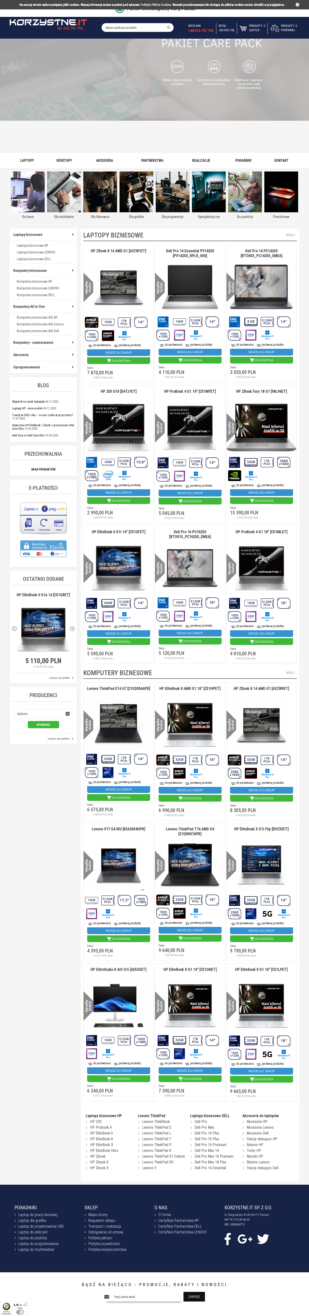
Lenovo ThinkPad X (156, 1150)
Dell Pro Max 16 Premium (214, 1156)
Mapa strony (98, 1214)
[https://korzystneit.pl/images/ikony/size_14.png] (141, 322)
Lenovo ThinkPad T (156, 1139)
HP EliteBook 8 (101, 1139)
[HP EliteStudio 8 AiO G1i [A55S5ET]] (119, 1006)
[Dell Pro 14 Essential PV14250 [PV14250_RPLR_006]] (190, 287)
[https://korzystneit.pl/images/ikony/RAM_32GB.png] (251, 462)
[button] (43, 714)
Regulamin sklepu (101, 1220)
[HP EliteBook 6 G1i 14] (119, 568)
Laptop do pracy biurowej (37, 1214)
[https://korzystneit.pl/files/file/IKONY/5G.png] (267, 913)
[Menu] (26, 1304)
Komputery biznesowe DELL (36, 295)
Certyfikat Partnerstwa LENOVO (182, 1232)
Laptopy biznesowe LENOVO (36, 252)
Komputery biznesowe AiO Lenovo (40, 324)
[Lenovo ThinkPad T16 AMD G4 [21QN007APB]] (190, 865)
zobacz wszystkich (59, 738)
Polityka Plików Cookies (156, 5)
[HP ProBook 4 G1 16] (261, 568)
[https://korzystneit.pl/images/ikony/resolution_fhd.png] (92, 475)
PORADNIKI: (25, 1208)
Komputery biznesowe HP (34, 281)
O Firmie (164, 1214)
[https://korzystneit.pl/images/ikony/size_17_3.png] (125, 900)
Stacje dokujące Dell (262, 1168)
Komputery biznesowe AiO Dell (38, 331)
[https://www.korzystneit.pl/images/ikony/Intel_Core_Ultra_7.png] (163, 462)
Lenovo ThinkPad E (156, 1127)
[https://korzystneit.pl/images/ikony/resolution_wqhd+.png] (284, 462)
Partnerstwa (152, 160)
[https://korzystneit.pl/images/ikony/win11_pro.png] (125, 335)
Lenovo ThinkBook (156, 1121)
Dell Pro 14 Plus (207, 1133)
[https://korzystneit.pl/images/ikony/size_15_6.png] (141, 462)
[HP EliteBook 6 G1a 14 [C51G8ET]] (43, 630)
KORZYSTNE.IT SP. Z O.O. (248, 1208)
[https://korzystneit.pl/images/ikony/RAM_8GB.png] (251, 321)
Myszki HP (255, 1156)
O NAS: (161, 1208)
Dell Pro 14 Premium (210, 1144)
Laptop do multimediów (36, 1249)
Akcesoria (104, 160)
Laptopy (27, 160)
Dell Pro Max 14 (207, 1150)
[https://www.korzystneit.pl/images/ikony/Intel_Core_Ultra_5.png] (92, 603)
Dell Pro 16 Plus (207, 1139)
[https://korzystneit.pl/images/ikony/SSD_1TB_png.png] (125, 322)
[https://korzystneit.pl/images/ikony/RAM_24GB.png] (108, 603)
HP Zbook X (99, 1168)
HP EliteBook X (101, 1144)
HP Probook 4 (101, 1127)
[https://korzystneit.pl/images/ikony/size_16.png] (212, 602)
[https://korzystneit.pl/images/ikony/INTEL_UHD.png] (108, 475)
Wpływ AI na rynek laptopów (28, 401)
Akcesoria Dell (257, 1133)
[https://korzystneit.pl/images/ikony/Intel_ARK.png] (108, 772)
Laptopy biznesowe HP (32, 245)
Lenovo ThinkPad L (156, 1133)
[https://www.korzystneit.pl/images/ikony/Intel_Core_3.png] (235, 321)
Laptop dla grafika (32, 1220)
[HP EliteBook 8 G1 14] (190, 1006)
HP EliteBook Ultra (104, 1150)
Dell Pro (201, 1121)
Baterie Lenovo (258, 1162)
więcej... (291, 235)
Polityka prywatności (104, 1243)
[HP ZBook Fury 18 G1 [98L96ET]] (261, 428)
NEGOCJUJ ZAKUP (118, 352)
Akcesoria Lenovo (260, 1127)
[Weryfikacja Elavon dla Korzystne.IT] (43, 559)
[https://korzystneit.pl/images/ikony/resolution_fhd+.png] (92, 335)
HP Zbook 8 (99, 1162)
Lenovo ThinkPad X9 (157, 1162)
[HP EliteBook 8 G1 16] (261, 1006)
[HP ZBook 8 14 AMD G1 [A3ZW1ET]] (119, 288)
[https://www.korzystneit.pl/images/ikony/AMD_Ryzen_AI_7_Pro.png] (92, 322)
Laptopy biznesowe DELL (34, 259)
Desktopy (64, 160)
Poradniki (243, 160)
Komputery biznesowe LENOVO (38, 288)
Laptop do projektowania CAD (41, 1226)
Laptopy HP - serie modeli (27, 408)
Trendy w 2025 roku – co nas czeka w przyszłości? (42, 415)
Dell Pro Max (204, 1127)
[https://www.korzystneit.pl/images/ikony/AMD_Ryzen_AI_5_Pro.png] (163, 759)
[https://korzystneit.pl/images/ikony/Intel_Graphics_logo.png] (180, 334)
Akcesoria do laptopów (260, 1115)
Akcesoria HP (257, 1121)
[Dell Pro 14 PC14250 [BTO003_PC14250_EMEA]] (261, 287)
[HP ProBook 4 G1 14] (190, 428)
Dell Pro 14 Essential (210, 1168)
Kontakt (281, 160)
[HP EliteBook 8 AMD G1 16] (190, 725)
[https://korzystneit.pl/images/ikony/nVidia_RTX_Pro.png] (235, 475)
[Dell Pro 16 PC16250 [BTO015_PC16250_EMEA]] (190, 568)
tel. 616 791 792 (70, 28)
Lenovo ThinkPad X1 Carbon (163, 1156)
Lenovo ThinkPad (151, 1115)
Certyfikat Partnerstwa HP (178, 1220)
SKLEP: (91, 1208)
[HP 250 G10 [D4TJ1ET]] (119, 428)
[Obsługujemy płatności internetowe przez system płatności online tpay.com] (43, 534)
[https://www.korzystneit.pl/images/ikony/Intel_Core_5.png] (163, 321)
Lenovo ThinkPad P (157, 1144)
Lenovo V (149, 1168)
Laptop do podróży (32, 1238)
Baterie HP (255, 1144)
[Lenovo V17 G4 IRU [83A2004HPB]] (119, 866)
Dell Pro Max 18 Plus (210, 1162)
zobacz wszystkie (59, 677)
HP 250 (96, 1121)
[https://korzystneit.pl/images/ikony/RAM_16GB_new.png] (108, 322)
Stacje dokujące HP (262, 1139)
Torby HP (254, 1150)
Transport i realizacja (104, 1226)
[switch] (20, 1312)
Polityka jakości (100, 1238)
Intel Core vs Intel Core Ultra (28, 435)
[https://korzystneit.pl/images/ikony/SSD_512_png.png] (196, 321)
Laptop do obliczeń (33, 1232)
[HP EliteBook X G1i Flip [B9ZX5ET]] (261, 866)
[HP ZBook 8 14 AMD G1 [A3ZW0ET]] (261, 725)
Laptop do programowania (38, 1243)
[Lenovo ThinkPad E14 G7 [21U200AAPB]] (119, 724)
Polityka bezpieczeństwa (107, 1249)
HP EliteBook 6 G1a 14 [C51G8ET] (43, 595)
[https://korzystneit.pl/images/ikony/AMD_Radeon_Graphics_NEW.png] (108, 335)
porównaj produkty (130, 345)
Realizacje (201, 160)
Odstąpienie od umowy (105, 1232)
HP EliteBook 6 (101, 1133)
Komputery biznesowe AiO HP (37, 317)
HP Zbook (97, 1156)
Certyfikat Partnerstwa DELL (180, 1226)
